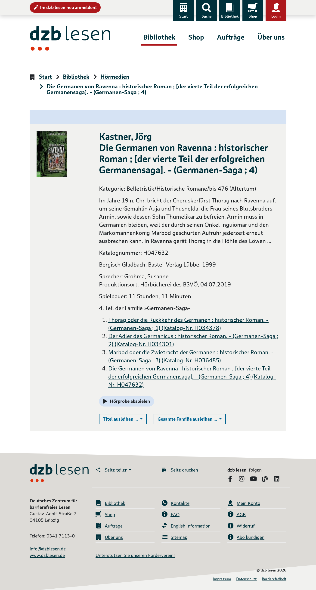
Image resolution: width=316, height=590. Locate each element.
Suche (206, 16)
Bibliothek (230, 16)
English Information (191, 526)
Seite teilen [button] (116, 470)
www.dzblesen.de (47, 555)
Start (183, 16)
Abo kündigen (250, 537)
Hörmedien (114, 77)
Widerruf (246, 526)
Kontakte (180, 503)
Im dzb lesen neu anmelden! (68, 7)
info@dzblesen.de (48, 549)
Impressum (222, 579)
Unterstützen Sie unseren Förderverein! (135, 555)
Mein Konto (248, 503)
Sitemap (179, 537)
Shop (253, 16)
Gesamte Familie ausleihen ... (192, 419)
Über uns (271, 37)
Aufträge (230, 37)
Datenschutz (246, 579)
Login (276, 16)
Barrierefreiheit (274, 579)
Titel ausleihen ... (125, 419)
